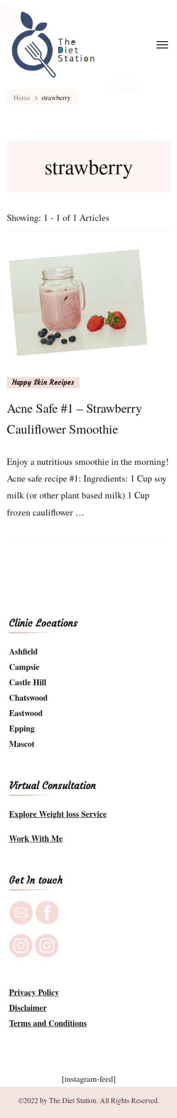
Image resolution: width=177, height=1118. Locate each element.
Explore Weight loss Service (58, 814)
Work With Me (36, 838)
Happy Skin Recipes (43, 382)
